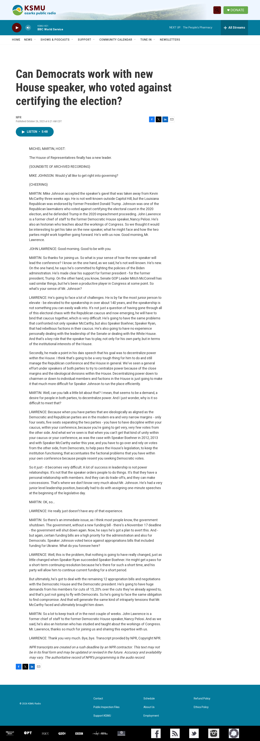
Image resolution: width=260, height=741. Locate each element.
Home (16, 39)
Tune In (146, 39)
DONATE (237, 10)
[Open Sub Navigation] (35, 39)
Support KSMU (102, 715)
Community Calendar (115, 39)
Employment (151, 715)
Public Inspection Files (106, 707)
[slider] (34, 28)
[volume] (28, 27)
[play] (17, 28)
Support (84, 39)
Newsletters (170, 39)
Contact (98, 698)
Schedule (149, 698)
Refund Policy (202, 698)
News (28, 39)
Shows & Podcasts (55, 39)
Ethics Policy (201, 707)
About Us (149, 707)
